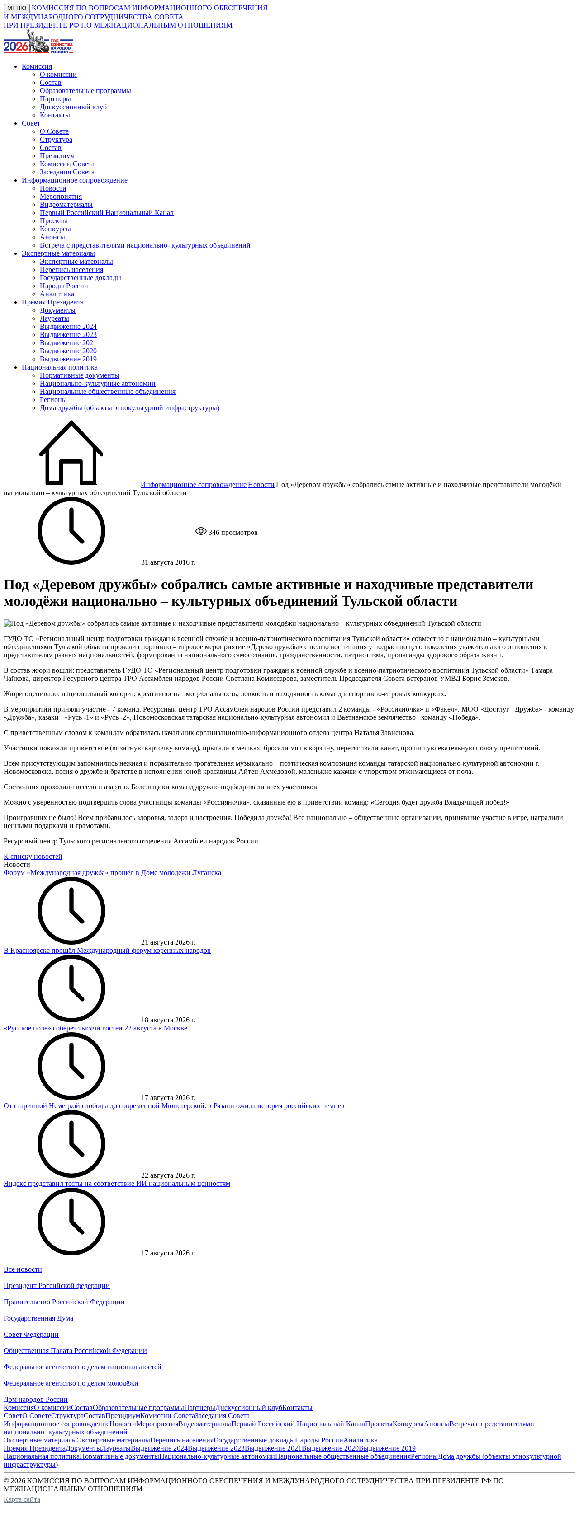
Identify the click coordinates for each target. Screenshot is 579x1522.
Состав (51, 82)
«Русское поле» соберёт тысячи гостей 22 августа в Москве (95, 1028)
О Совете (54, 131)
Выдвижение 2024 (68, 326)
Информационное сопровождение (194, 484)
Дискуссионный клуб (73, 107)
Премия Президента (35, 1448)
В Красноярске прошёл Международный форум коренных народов (107, 950)
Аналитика (57, 294)
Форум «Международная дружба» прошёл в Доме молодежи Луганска (112, 872)
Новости (53, 188)
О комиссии (58, 74)
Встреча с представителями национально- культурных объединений (145, 245)
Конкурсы (55, 229)
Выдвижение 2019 (68, 359)
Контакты (55, 115)
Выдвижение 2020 (68, 351)
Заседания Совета (67, 172)
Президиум (57, 155)
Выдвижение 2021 (68, 343)
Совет (13, 1415)
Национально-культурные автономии (98, 383)
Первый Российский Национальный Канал (107, 212)
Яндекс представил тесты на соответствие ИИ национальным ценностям (117, 1183)
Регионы (53, 399)
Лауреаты (54, 318)
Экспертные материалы (76, 261)
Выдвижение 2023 (68, 334)
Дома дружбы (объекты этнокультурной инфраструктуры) (129, 408)
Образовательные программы (85, 90)
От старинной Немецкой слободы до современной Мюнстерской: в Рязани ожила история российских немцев (174, 1106)
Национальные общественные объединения (108, 391)
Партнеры (55, 99)
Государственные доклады (80, 277)
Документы (58, 310)
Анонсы (52, 237)
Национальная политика (42, 1456)
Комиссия (19, 1407)
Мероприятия (61, 196)
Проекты (53, 221)
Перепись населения (71, 269)
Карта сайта (22, 1499)
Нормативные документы (79, 375)
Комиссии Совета (67, 164)
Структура (56, 139)
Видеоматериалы (66, 204)
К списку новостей (33, 856)
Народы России (64, 286)
